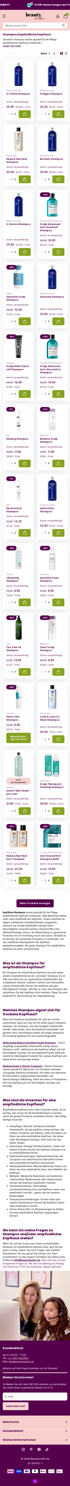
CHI (8, 644)
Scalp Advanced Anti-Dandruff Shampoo (50, 227)
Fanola (9, 713)
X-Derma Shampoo (18, 224)
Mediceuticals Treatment (23, 1066)
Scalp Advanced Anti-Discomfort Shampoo (50, 369)
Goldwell (44, 574)
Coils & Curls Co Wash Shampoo (50, 718)
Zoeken (63, 25)
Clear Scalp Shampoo (47, 649)
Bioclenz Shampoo (51, 159)
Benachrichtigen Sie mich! (18, 738)
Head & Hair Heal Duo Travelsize (16, 857)
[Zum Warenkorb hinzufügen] (25, 114)
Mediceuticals (13, 90)
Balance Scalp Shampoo (49, 440)
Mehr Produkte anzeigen (35, 903)
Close (35, 1422)
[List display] (66, 53)
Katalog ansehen (5, 16)
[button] (15, 114)
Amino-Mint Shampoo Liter (18, 792)
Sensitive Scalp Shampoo (15, 298)
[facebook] (39, 1449)
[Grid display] (61, 53)
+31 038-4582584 (17, 1358)
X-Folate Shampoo (18, 93)
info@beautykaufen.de (27, 1260)
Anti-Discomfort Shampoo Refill (50, 857)
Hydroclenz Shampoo (47, 510)
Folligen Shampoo (51, 93)
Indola (9, 574)
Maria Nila (11, 155)
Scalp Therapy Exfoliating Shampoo (52, 786)
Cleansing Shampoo (12, 579)
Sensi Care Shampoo (13, 718)
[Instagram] (23, 1449)
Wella (9, 293)
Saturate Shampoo (52, 296)
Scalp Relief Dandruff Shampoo (18, 368)
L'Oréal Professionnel (51, 220)
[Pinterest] (31, 1449)
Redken (10, 362)
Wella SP (44, 435)
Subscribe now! (15, 1406)
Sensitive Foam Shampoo (49, 579)
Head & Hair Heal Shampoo (16, 160)
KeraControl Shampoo (14, 510)
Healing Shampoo (17, 439)
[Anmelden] (57, 16)
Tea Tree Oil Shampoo (13, 649)
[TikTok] (47, 1449)
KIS (8, 435)
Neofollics (45, 780)
